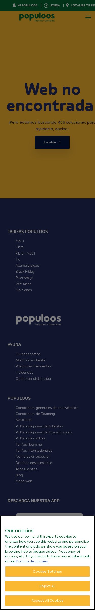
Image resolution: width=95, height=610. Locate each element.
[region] (47, 563)
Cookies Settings (47, 571)
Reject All (47, 586)
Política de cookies (32, 561)
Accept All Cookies (47, 600)
